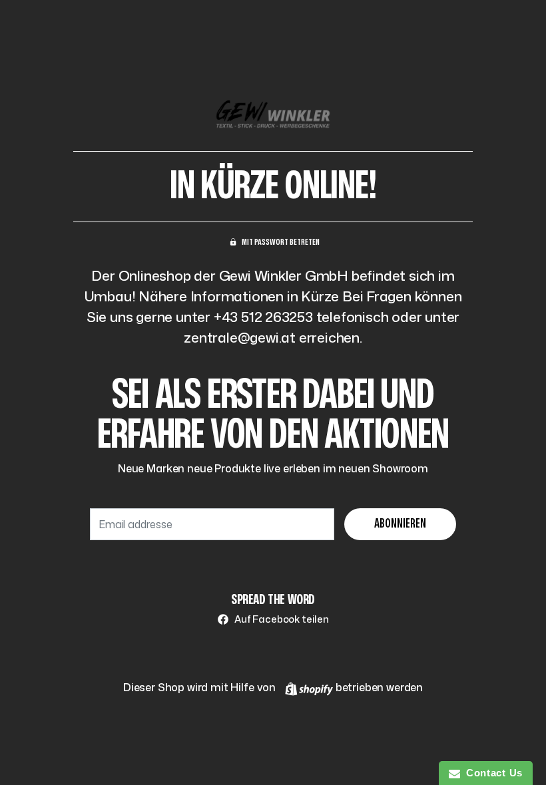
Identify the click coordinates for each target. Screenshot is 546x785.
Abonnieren (400, 524)
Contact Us (491, 772)
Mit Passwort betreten (281, 242)
